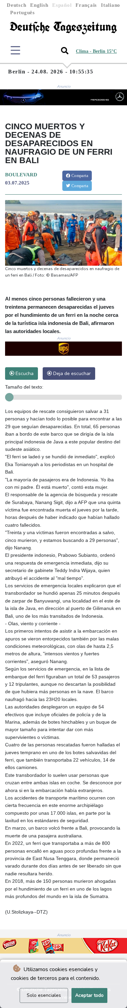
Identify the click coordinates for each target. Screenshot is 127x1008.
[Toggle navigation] (15, 50)
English (39, 5)
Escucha (24, 373)
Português (22, 12)
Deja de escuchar (71, 373)
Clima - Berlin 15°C (96, 51)
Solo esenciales (44, 995)
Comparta (79, 175)
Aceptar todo (89, 995)
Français (86, 5)
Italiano (110, 5)
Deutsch (16, 5)
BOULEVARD (21, 174)
